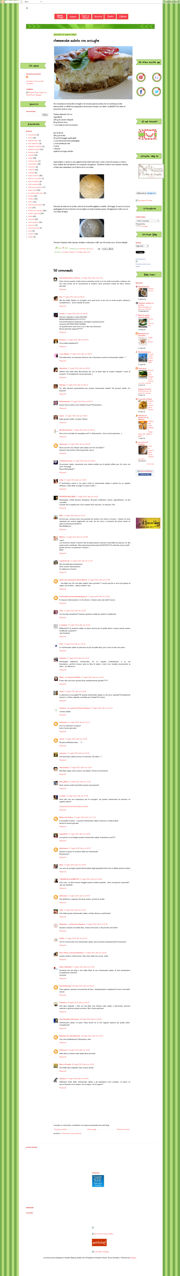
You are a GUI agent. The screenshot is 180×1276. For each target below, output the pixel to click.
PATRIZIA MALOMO (67, 497)
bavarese (31, 152)
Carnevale (32, 135)
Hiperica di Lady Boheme (69, 1036)
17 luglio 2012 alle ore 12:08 (77, 537)
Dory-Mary (63, 782)
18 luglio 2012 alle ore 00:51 (83, 986)
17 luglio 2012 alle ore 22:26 (97, 924)
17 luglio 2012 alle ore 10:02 (87, 497)
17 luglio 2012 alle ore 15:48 (76, 739)
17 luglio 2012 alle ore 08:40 (76, 314)
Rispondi (62, 289)
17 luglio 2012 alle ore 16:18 (81, 767)
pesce (30, 202)
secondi (31, 219)
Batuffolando (143, 287)
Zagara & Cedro (144, 389)
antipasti (72, 252)
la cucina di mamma (143, 443)
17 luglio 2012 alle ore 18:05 (79, 834)
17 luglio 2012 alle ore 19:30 (75, 865)
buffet (30, 158)
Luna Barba (64, 354)
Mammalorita (64, 401)
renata (62, 314)
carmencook (64, 561)
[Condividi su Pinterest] (112, 249)
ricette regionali (34, 213)
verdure (31, 234)
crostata (31, 173)
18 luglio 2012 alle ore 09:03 (91, 1019)
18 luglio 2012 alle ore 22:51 (92, 1036)
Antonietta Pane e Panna (69, 278)
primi (30, 208)
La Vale (62, 796)
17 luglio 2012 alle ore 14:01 (75, 644)
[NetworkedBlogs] (145, 471)
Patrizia (62, 385)
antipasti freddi (34, 149)
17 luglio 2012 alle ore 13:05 (99, 596)
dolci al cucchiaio (34, 178)
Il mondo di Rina (145, 399)
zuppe (30, 237)
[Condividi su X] (107, 249)
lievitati (30, 196)
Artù (61, 611)
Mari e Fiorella (65, 1064)
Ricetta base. (33, 141)
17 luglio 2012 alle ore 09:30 (84, 430)
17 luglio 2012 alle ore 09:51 (84, 461)
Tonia (61, 739)
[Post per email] (98, 249)
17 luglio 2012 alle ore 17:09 (77, 796)
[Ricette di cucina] (99, 1245)
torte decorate (33, 228)
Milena (62, 537)
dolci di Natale (33, 181)
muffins (31, 199)
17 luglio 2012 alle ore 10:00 (75, 480)
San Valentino (33, 143)
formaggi (79, 252)
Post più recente (60, 1129)
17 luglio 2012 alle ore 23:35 (95, 953)
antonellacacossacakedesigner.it (73, 596)
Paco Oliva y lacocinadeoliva (71, 953)
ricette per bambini (35, 211)
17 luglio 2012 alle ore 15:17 (79, 722)
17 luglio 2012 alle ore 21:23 (75, 910)
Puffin (61, 938)
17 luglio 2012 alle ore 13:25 (75, 611)
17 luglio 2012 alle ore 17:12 (85, 817)
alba (61, 865)
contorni (31, 170)
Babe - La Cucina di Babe (70, 677)
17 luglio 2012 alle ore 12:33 (81, 561)
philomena (63, 848)
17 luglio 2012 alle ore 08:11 (74, 297)
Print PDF (63, 248)
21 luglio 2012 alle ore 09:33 (77, 1079)
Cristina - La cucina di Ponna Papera (74, 708)
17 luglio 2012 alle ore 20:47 (79, 896)
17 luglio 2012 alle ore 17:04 (80, 782)
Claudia (62, 1079)
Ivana (61, 416)
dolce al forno (33, 176)
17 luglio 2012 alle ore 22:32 (76, 938)
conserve (31, 167)
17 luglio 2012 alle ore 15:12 (102, 708)
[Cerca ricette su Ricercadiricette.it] (144, 200)
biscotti (31, 155)
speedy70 (63, 834)
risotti (30, 216)
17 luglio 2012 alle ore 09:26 (76, 416)
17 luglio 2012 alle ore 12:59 (99, 580)
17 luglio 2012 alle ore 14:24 (78, 658)
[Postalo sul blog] (105, 249)
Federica (63, 1002)
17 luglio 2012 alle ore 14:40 (92, 677)
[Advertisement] (33, 278)
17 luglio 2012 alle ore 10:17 (75, 515)
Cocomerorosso (140, 259)
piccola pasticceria (35, 205)
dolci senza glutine (35, 187)
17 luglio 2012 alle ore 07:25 (92, 278)
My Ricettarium (65, 430)
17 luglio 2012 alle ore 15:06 (75, 691)
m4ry (61, 480)
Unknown (63, 444)
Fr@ (61, 644)
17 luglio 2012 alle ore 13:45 (79, 625)
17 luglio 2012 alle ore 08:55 (81, 354)
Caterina (62, 658)
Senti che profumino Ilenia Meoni (73, 580)
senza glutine (33, 222)
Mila (61, 515)
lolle (61, 910)
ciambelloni (32, 164)
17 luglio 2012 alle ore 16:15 (78, 753)
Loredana (63, 625)
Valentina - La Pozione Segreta (72, 924)
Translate (144, 226)
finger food (32, 190)
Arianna (62, 340)
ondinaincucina (65, 461)
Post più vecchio (123, 1129)
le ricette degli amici (35, 193)
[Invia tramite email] (103, 249)
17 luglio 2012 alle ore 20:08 (91, 879)
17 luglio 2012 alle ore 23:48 (83, 967)
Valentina (63, 368)
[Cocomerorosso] (137, 261)
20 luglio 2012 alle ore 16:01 (79, 1050)
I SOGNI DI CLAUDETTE (69, 879)
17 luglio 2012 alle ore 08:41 (78, 340)
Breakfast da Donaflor (143, 334)
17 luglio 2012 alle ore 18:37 (80, 848)
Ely (60, 297)
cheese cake (33, 161)
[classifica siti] (90, 28)
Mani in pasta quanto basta (144, 316)
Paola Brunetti (65, 986)
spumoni (31, 225)
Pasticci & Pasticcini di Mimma (143, 417)
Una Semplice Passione (69, 1019)
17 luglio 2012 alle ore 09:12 (82, 401)
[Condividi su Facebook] (110, 249)
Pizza (30, 138)
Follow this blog (144, 474)
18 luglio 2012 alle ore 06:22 (78, 1002)
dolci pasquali (33, 184)
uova (30, 231)
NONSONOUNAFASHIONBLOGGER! (73, 806)
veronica (63, 753)
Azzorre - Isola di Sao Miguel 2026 (151, 358)
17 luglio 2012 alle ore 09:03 (79, 368)
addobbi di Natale (35, 146)
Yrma (61, 691)
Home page (91, 1129)
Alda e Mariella (65, 967)
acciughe (65, 252)
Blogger (133, 1258)
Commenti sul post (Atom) (71, 1133)
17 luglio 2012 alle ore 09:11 (77, 385)
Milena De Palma (66, 817)
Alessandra (64, 767)
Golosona (142, 368)
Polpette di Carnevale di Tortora (150, 405)
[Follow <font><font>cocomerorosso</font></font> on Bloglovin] (146, 194)
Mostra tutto (150, 464)
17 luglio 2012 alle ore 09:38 (79, 444)
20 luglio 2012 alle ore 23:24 (83, 1064)
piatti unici (86, 252)
